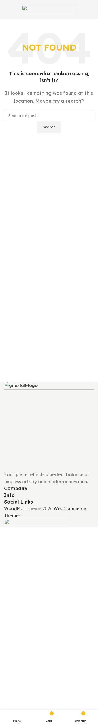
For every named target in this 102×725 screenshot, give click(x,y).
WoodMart (15, 508)
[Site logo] (49, 9)
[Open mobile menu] (6, 9)
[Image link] (49, 426)
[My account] (92, 9)
